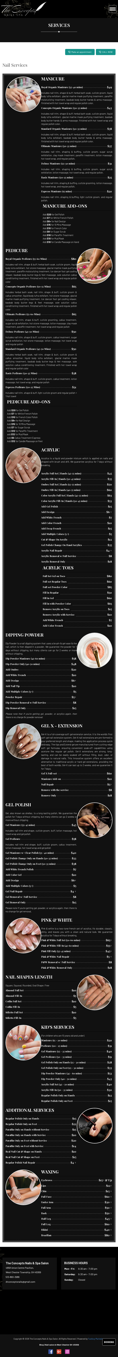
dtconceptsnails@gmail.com (20, 1281)
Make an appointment (81, 52)
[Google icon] (59, 1351)
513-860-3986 (13, 1276)
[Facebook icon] (50, 1351)
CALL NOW (107, 52)
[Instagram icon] (67, 1351)
